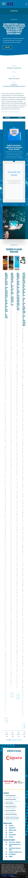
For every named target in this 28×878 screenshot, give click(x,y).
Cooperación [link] (12, 828)
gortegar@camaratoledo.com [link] (12, 797)
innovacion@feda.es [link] (10, 812)
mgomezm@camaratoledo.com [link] (13, 801)
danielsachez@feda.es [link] (11, 809)
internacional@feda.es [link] (11, 805)
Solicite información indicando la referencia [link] (10, 112)
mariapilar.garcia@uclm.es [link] (12, 816)
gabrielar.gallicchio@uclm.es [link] (12, 820)
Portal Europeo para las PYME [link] (15, 845)
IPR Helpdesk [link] (12, 854)
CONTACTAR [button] (14, 11)
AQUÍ (15, 873)
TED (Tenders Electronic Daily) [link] (15, 849)
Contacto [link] (11, 837)
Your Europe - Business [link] (14, 842)
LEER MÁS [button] (7, 47)
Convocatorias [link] (12, 834)
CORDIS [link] (10, 856)
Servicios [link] (11, 825)
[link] (7, 117)
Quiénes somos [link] (12, 830)
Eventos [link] (11, 832)
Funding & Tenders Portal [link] (15, 852)
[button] (26, 4)
